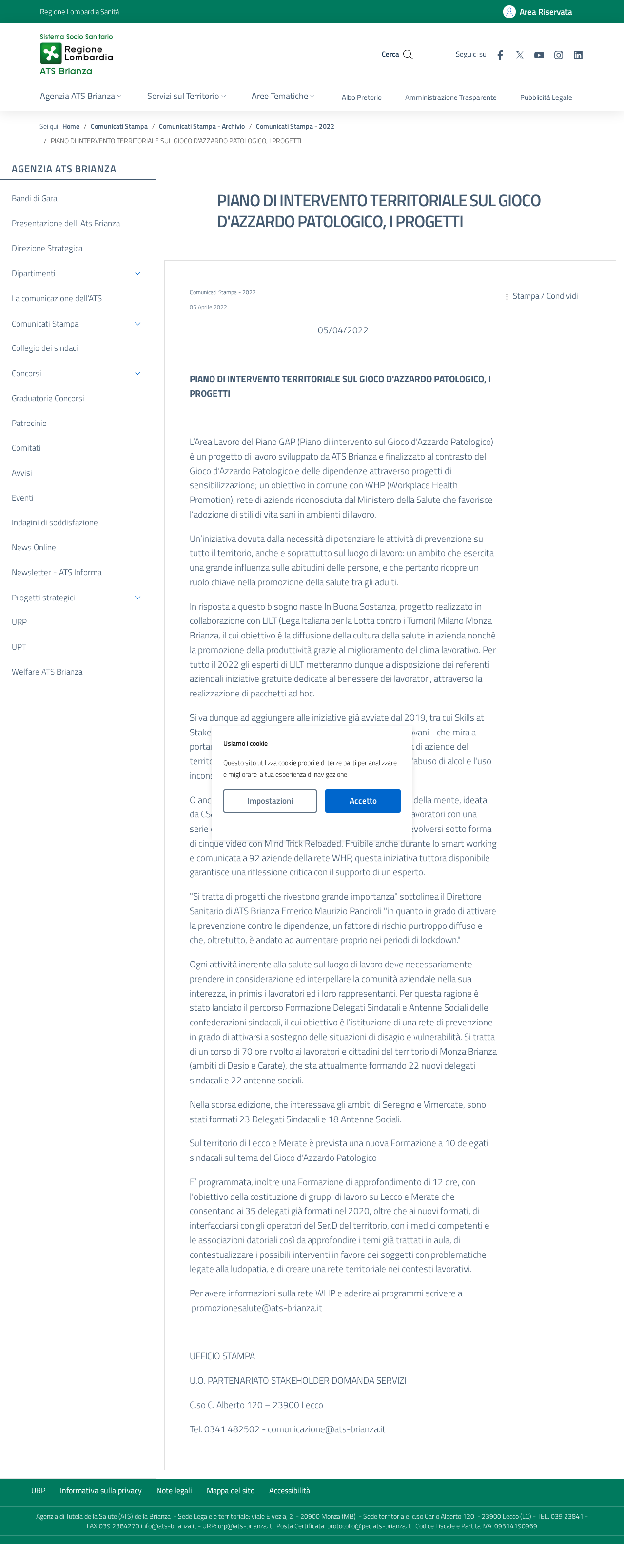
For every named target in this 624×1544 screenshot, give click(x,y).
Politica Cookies (312, 826)
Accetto (363, 800)
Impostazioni (270, 800)
